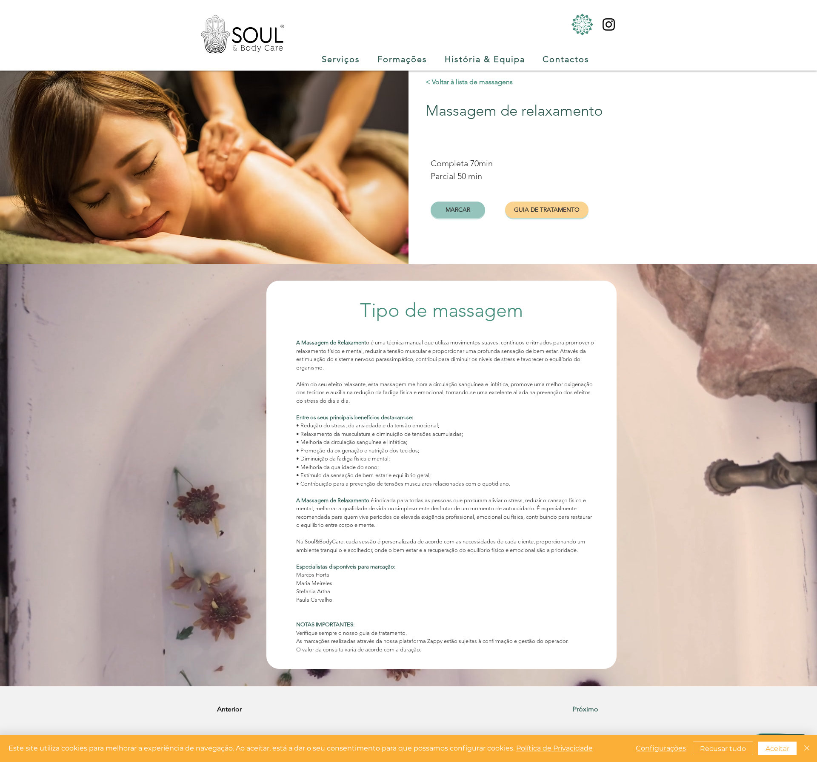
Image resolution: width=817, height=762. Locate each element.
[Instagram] (608, 24)
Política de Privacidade (554, 748)
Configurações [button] (661, 748)
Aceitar (777, 749)
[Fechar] (807, 748)
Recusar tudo (723, 749)
